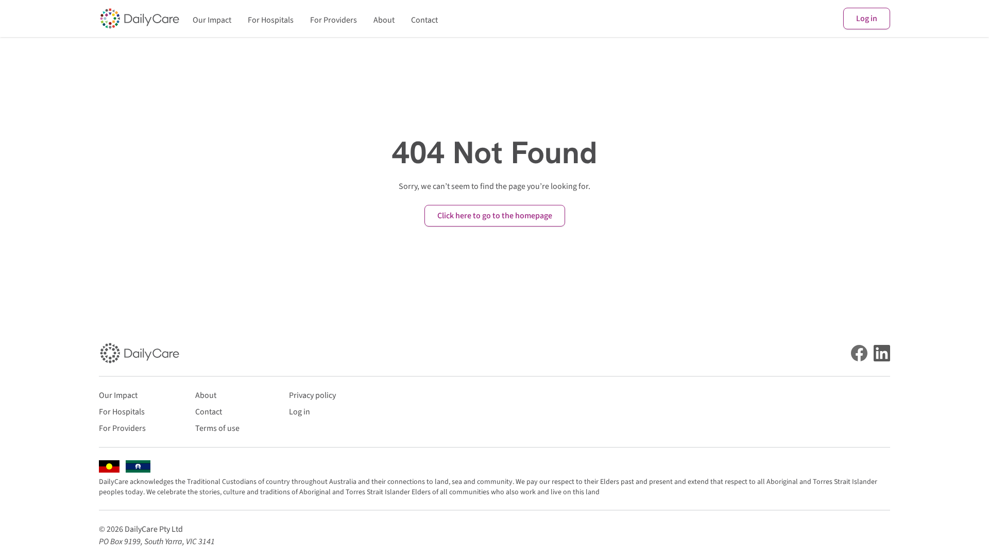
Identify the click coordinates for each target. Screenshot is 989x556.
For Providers (333, 20)
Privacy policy (312, 395)
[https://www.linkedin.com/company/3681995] (882, 353)
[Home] (139, 18)
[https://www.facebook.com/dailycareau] (859, 353)
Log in (866, 18)
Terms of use (217, 428)
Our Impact (212, 20)
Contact (424, 20)
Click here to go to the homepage (494, 215)
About (384, 20)
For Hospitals (271, 20)
